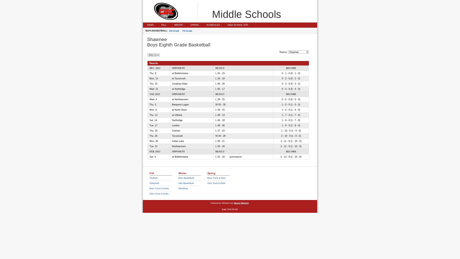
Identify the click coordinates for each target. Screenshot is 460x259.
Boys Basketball (186, 178)
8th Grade (174, 31)
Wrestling (183, 188)
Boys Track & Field (216, 178)
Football (153, 178)
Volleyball (154, 183)
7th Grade (187, 31)
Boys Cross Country (159, 188)
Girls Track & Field (216, 183)
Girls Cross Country (159, 193)
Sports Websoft (241, 203)
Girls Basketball (186, 183)
